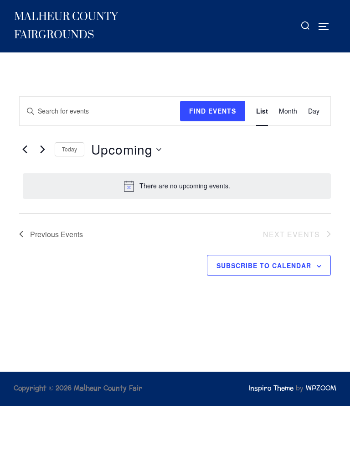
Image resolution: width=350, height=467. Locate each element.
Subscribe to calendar (263, 265)
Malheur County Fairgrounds (66, 26)
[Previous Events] (24, 149)
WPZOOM (321, 388)
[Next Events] (42, 149)
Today (69, 149)
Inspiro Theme (270, 388)
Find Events (212, 110)
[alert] (177, 186)
